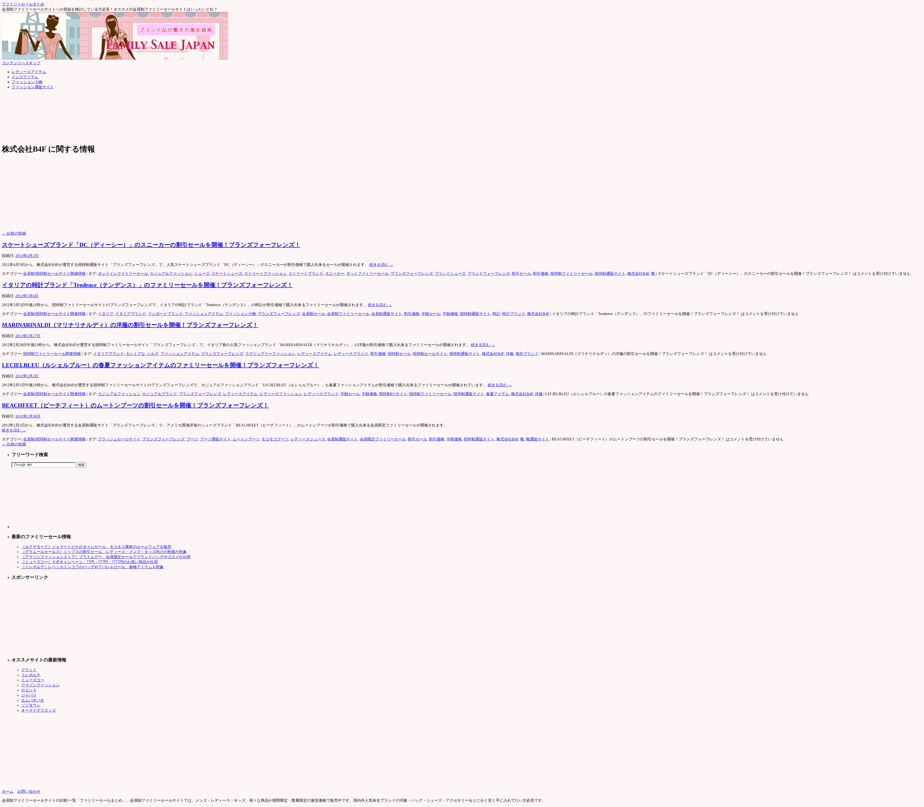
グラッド (29, 670)
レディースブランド (351, 354)
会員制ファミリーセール (348, 314)
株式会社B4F (638, 273)
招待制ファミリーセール (571, 273)
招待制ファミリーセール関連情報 (52, 354)
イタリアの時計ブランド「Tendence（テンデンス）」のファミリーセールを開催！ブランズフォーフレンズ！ (147, 285)
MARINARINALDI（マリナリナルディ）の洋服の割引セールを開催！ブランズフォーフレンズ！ (130, 325)
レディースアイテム (29, 72)
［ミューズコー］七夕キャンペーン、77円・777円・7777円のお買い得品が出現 (89, 562)
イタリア (105, 314)
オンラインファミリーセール (123, 273)
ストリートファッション (265, 273)
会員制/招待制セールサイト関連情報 (54, 273)
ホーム (7, 791)
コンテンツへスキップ (21, 63)
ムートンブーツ (246, 439)
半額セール (431, 314)
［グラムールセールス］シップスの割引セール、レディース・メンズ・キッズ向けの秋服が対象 (104, 552)
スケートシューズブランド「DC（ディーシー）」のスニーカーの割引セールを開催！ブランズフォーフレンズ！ (151, 245)
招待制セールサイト (430, 354)
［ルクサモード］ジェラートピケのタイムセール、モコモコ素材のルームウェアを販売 (96, 547)
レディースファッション (281, 394)
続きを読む (381, 265)
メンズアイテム (25, 77)
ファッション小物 (27, 82)
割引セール (521, 273)
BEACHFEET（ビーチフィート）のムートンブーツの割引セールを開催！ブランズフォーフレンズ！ (135, 405)
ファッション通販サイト (33, 87)
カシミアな (135, 354)
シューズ (202, 273)
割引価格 (540, 273)
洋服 (509, 354)
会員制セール (313, 314)
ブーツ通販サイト (215, 439)
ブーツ (192, 439)
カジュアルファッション (171, 273)
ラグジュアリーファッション (270, 354)
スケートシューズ (227, 273)
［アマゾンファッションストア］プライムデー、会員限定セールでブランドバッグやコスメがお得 (106, 557)
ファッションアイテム (204, 314)
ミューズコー (32, 680)
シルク (153, 354)
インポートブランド (165, 314)
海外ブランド (527, 354)
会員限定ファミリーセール (383, 439)
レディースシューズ (307, 439)
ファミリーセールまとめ (23, 4)
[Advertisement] (89, 104)
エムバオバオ (32, 700)
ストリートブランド (306, 273)
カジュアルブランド (159, 394)
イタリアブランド (130, 314)
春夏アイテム (497, 394)
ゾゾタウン (30, 705)
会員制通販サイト (386, 314)
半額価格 (450, 314)
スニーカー (334, 273)
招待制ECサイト (393, 394)
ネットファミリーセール (367, 273)
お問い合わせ (28, 791)
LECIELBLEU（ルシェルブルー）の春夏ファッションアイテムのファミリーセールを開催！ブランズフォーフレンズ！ (160, 365)
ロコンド (29, 690)
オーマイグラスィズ (38, 710)
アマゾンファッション (40, 685)
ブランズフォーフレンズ (412, 273)
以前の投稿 (14, 233)
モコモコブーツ (275, 439)
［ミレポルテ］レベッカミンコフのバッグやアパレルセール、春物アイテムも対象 (92, 567)
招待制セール (399, 354)
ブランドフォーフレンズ (489, 273)
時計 (496, 314)
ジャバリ (29, 695)
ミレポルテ (30, 675)
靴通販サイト (537, 439)
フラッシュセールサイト (119, 439)
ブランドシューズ (450, 273)
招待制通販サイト (610, 273)
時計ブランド (513, 314)
